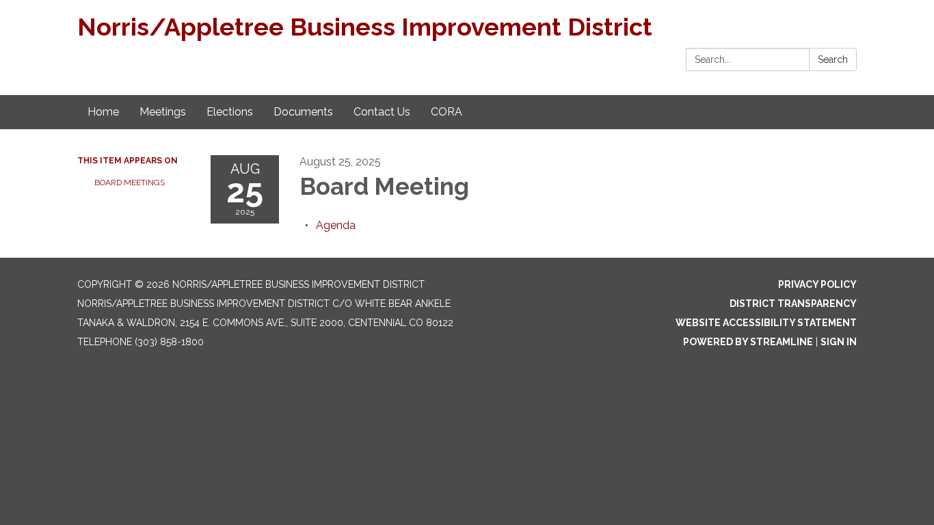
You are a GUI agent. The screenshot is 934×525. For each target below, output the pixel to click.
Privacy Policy (817, 284)
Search (833, 59)
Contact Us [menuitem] (381, 111)
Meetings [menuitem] (162, 111)
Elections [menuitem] (229, 111)
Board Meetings (129, 182)
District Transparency (793, 303)
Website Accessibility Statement (766, 322)
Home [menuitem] (103, 111)
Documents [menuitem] (303, 111)
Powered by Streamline (748, 341)
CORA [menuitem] (446, 111)
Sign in (838, 341)
